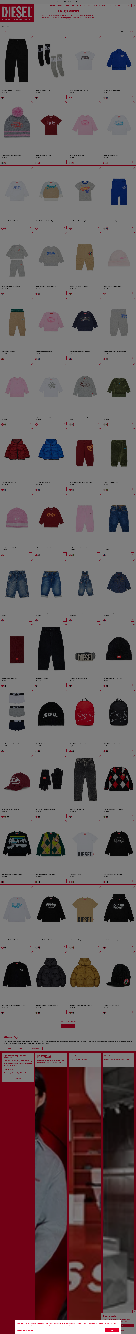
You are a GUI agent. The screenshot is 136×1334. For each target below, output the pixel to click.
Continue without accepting (25, 1330)
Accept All (112, 1330)
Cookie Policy (80, 1325)
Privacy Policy (70, 1325)
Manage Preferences (52, 1325)
